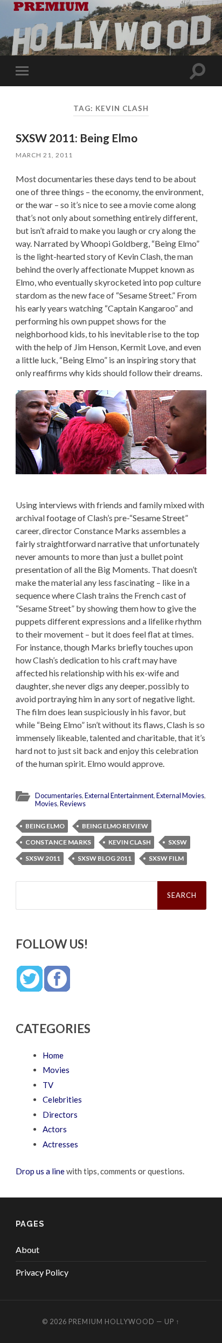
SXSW (177, 842)
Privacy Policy (42, 1272)
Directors (60, 1114)
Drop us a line (40, 1171)
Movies (46, 803)
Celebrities (62, 1099)
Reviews (73, 803)
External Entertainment (119, 795)
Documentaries (58, 795)
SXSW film (166, 858)
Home (53, 1055)
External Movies (180, 795)
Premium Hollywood (111, 1321)
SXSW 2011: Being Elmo (76, 137)
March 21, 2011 (44, 155)
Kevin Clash (129, 842)
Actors (55, 1129)
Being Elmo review (115, 826)
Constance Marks (58, 842)
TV (48, 1085)
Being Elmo (45, 826)
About (27, 1249)
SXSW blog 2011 (104, 858)
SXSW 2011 (42, 858)
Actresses (60, 1144)
